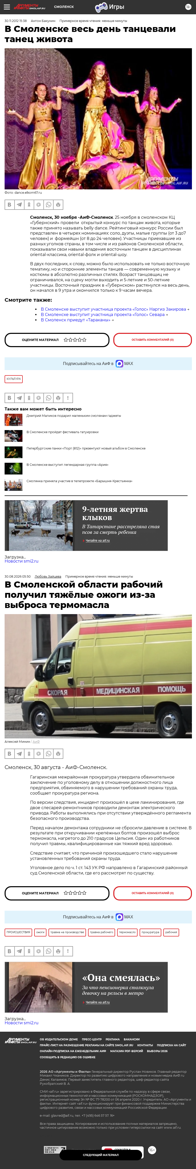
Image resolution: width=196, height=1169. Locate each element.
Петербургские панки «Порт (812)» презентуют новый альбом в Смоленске (86, 448)
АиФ (36, 742)
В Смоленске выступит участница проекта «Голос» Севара (103, 314)
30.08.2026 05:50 (18, 576)
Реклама (113, 1039)
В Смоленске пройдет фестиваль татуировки (63, 432)
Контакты (145, 1045)
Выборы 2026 (157, 1051)
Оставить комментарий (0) (153, 340)
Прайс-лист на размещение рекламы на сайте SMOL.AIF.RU (86, 1045)
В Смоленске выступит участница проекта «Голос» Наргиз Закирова (113, 309)
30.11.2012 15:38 (16, 21)
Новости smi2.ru (22, 561)
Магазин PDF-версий (126, 1051)
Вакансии (132, 1039)
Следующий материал (101, 1155)
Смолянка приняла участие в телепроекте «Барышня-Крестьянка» (79, 481)
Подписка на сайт (171, 1045)
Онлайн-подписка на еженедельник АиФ (73, 1051)
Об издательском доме (59, 1039)
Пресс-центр (92, 1039)
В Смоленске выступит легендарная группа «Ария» (67, 465)
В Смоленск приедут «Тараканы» (76, 320)
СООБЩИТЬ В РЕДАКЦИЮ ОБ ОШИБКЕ (67, 1057)
